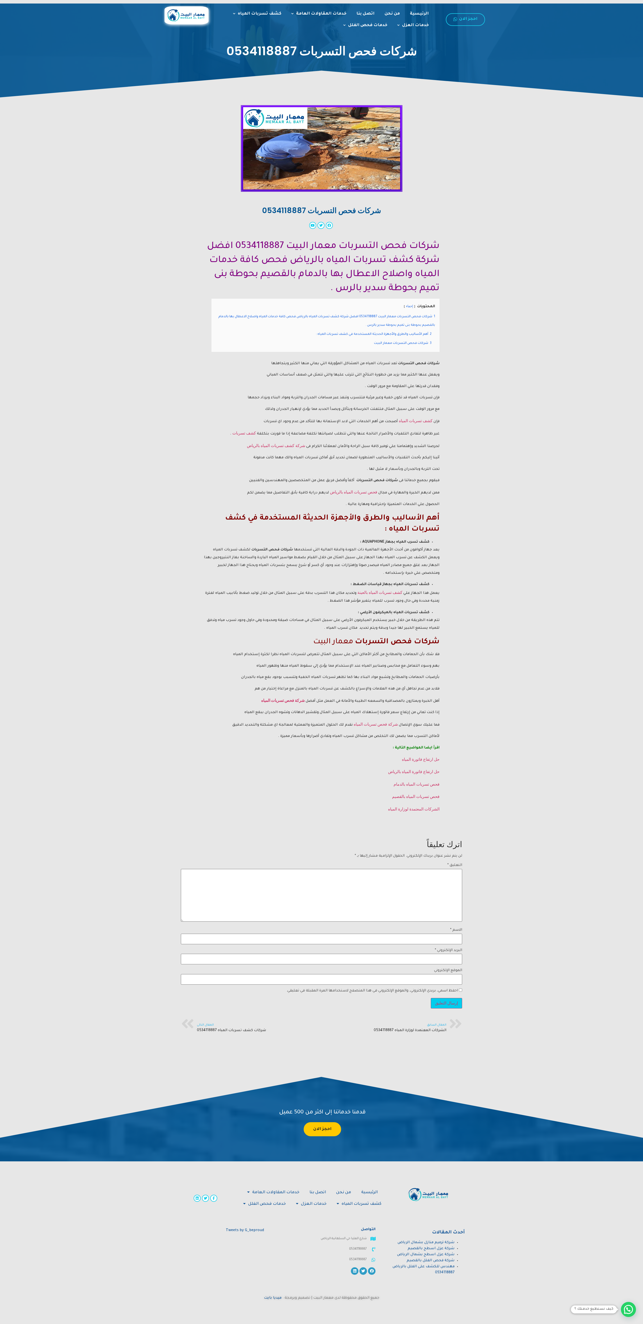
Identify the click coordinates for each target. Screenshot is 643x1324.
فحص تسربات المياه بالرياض (353, 492)
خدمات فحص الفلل (367, 25)
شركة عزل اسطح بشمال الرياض (426, 1255)
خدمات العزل (415, 25)
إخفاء (409, 306)
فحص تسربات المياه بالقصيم (416, 796)
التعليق (454, 865)
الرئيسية (419, 14)
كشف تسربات (244, 433)
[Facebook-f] (213, 1198)
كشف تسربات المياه (259, 14)
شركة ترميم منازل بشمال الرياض (426, 1243)
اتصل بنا (365, 14)
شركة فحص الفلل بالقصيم (431, 1261)
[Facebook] (372, 1271)
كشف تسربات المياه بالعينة (379, 592)
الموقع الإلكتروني (448, 971)
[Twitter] (205, 1198)
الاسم (456, 930)
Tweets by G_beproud (245, 1231)
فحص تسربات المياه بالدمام (417, 784)
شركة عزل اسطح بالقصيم (431, 1249)
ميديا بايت (273, 1298)
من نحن (392, 14)
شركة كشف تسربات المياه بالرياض (276, 446)
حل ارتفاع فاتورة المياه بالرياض (414, 772)
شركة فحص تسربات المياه (283, 700)
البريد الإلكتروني (448, 951)
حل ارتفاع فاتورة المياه (421, 759)
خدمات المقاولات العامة (321, 14)
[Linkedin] (197, 1198)
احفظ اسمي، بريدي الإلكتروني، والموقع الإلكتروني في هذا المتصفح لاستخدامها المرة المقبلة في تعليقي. (372, 991)
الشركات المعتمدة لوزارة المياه (414, 809)
